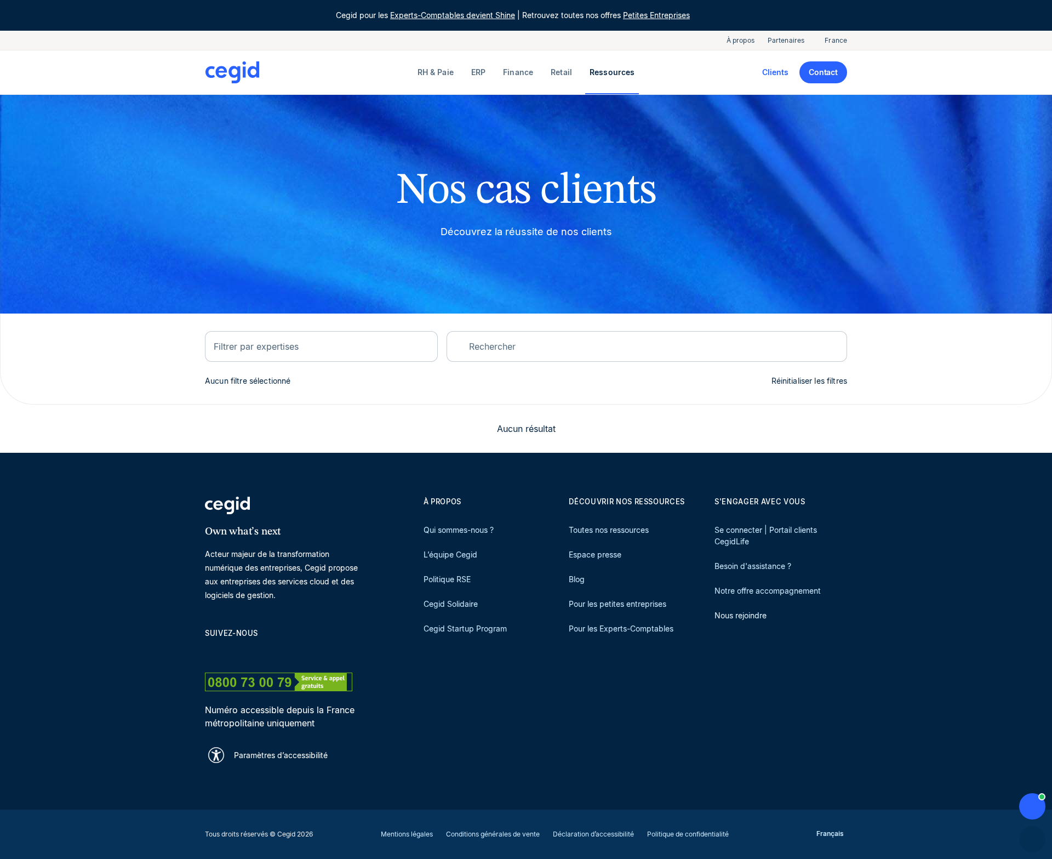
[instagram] (263, 652)
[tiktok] (289, 652)
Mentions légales (407, 834)
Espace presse (595, 554)
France (836, 40)
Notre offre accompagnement (767, 590)
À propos (740, 40)
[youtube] (236, 652)
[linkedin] (210, 652)
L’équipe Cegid (450, 554)
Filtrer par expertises (256, 346)
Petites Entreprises (656, 15)
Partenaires (786, 40)
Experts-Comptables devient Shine (452, 15)
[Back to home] (309, 72)
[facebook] (315, 652)
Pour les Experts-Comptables (621, 628)
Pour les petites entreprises (617, 603)
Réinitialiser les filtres (809, 380)
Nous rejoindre (740, 615)
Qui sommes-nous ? (459, 529)
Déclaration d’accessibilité (593, 834)
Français (830, 833)
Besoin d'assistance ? (752, 566)
